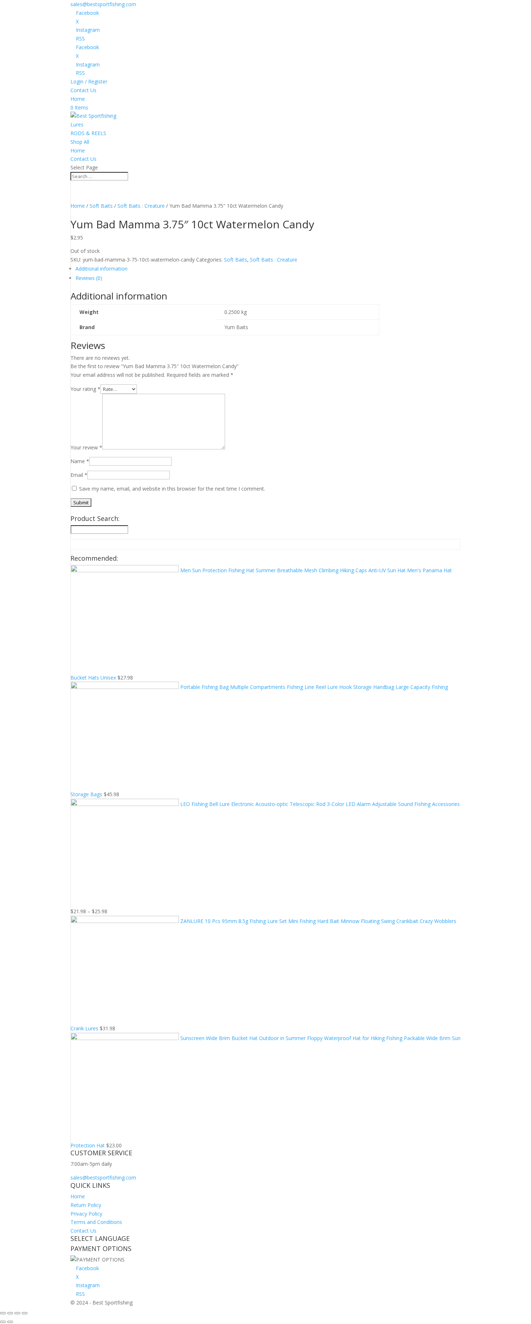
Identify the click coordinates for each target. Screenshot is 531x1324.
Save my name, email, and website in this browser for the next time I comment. (172, 488)
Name (79, 461)
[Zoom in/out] (24, 1313)
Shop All (79, 141)
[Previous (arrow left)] (3, 1322)
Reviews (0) (88, 278)
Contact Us (83, 90)
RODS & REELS (88, 133)
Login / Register (88, 81)
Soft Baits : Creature (141, 205)
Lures (76, 124)
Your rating (85, 388)
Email (78, 474)
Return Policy (85, 1205)
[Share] (10, 1313)
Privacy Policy (86, 1213)
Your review (86, 447)
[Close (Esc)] (3, 1313)
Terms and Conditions (96, 1222)
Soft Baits (101, 205)
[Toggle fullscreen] (17, 1313)
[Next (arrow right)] (10, 1322)
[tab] (227, 268)
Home (77, 98)
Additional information (101, 268)
